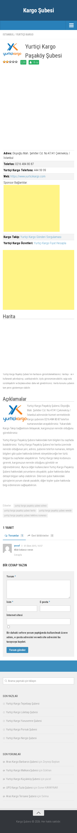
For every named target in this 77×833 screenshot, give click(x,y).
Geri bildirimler (42, 535)
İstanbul (8, 34)
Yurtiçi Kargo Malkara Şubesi (22, 770)
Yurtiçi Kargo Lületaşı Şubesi (22, 712)
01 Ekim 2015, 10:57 (33, 545)
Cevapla (18, 554)
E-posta (45, 601)
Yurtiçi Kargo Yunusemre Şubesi (24, 721)
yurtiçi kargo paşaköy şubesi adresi (31, 505)
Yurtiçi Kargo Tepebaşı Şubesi (22, 703)
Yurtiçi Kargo (24, 34)
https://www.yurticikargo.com (27, 176)
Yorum (11, 576)
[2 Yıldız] (7, 61)
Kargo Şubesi (38, 10)
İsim (10, 601)
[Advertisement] (38, 111)
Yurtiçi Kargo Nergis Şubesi (21, 738)
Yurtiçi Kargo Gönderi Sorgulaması (40, 237)
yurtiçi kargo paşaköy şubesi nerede (55, 510)
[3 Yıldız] (10, 61)
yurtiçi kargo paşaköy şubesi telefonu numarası (25, 515)
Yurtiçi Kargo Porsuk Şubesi (21, 729)
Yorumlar (15, 535)
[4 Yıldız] (13, 61)
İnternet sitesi (15, 615)
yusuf (17, 545)
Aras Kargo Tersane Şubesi (21, 796)
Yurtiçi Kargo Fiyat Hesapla (50, 243)
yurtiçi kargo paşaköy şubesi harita (20, 510)
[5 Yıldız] (16, 61)
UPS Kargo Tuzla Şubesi (19, 787)
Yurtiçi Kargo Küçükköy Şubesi (23, 779)
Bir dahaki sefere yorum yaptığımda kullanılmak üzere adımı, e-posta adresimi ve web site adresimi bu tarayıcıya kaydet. (37, 637)
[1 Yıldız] (4, 61)
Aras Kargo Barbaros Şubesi (22, 761)
